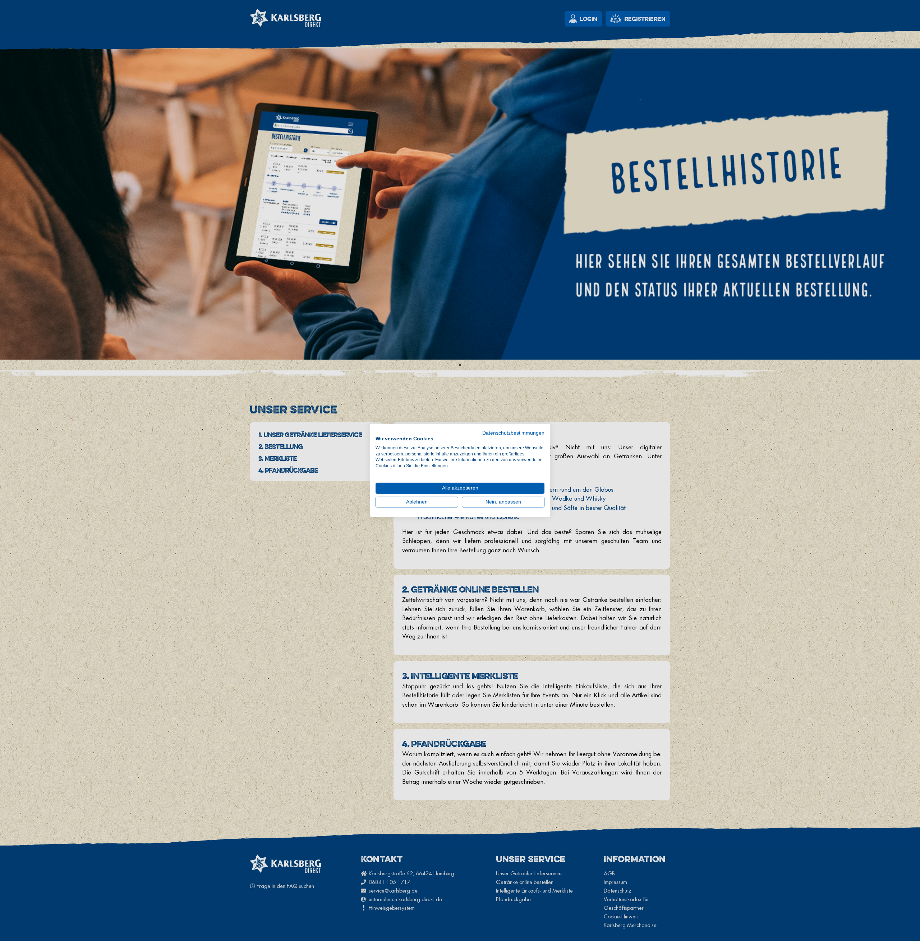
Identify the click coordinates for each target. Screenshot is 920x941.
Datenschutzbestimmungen (513, 433)
